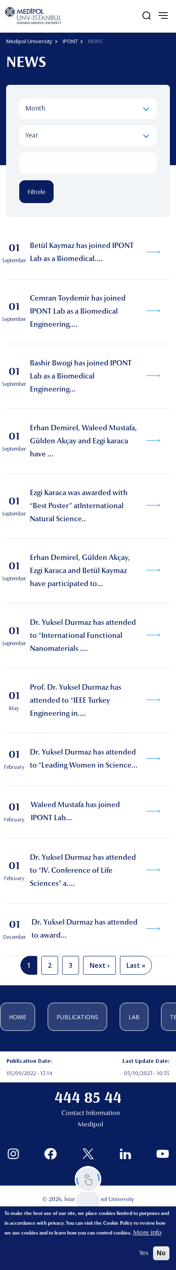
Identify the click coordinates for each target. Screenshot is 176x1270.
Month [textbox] (35, 108)
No (161, 1253)
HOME (17, 1017)
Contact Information (90, 1113)
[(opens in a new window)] (13, 1154)
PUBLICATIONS (77, 1017)
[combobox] (88, 109)
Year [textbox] (31, 135)
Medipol (90, 1125)
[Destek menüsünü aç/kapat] (88, 1179)
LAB (134, 1017)
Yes (143, 1253)
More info (147, 1233)
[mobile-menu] (163, 15)
